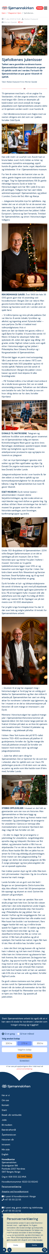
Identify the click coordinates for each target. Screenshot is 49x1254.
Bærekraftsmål (9, 1129)
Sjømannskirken (18, 8)
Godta (34, 1245)
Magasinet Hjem (14, 13)
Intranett (6, 1144)
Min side (6, 1149)
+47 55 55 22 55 (12, 1199)
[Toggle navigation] (45, 8)
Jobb (4, 1120)
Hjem (4, 13)
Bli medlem (7, 1125)
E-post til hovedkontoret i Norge (20, 1196)
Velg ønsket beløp (11, 1038)
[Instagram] (9, 1250)
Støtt (39, 8)
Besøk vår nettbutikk (12, 1115)
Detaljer (39, 1240)
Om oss (5, 1100)
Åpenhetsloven (9, 1134)
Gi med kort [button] (24, 1060)
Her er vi (6, 1095)
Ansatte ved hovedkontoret (15, 1191)
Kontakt (5, 1105)
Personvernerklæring (11, 1186)
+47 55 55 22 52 (12, 1210)
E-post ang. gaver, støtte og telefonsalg (23, 1207)
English (5, 1154)
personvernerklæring (24, 1069)
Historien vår (8, 1139)
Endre (16, 1245)
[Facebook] (4, 1250)
